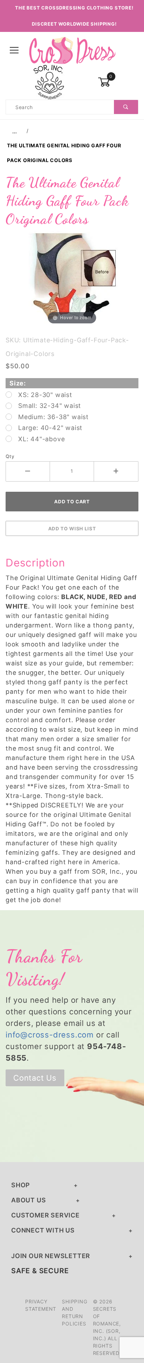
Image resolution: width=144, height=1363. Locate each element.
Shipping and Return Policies (74, 1312)
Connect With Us (43, 1230)
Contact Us (35, 1077)
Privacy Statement (40, 1305)
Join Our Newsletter (50, 1256)
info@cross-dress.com (50, 1034)
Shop (20, 1185)
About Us (28, 1200)
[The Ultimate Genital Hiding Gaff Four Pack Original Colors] (72, 276)
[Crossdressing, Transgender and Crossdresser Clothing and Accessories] (72, 50)
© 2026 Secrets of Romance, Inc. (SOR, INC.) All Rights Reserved (107, 1327)
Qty (10, 456)
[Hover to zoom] (72, 276)
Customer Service (45, 1215)
